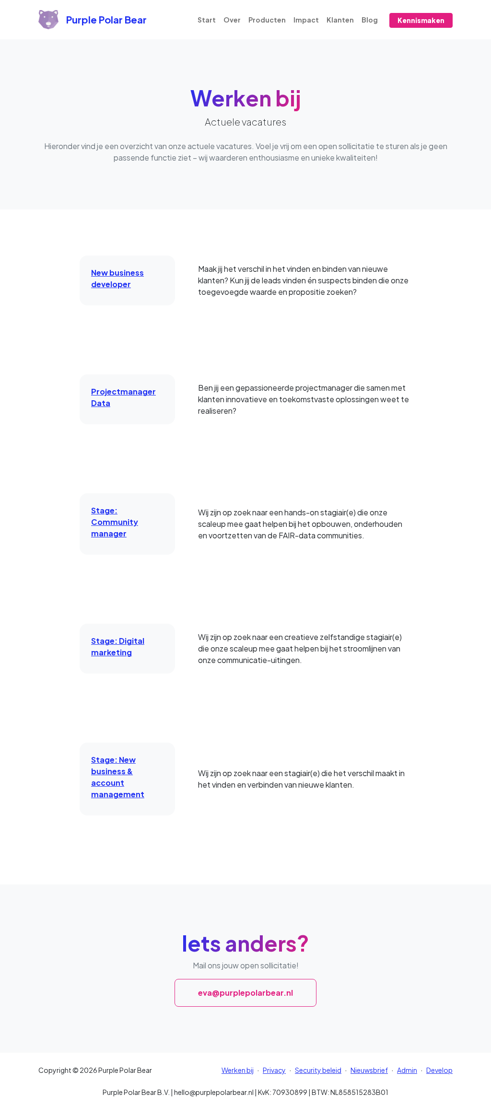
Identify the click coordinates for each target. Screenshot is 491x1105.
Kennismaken (420, 20)
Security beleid (318, 1070)
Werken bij (238, 1070)
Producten (267, 19)
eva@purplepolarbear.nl (245, 993)
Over (232, 19)
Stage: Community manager (114, 521)
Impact (306, 19)
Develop (439, 1070)
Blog (370, 19)
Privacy (274, 1070)
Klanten (340, 19)
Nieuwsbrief (369, 1070)
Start (207, 19)
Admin (407, 1070)
